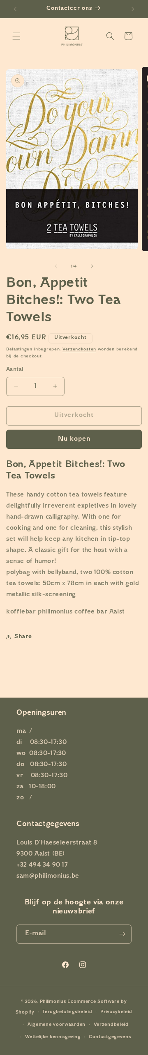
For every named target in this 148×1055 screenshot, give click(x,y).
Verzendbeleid (111, 1025)
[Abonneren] (122, 934)
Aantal (14, 369)
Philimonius (53, 1002)
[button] (16, 36)
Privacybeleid (116, 1012)
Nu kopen (74, 439)
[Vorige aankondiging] (15, 9)
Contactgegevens (110, 1037)
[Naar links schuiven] (56, 266)
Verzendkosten (79, 349)
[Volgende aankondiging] (133, 9)
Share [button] (23, 636)
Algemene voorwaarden (57, 1025)
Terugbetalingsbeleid (67, 1012)
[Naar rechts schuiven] (92, 266)
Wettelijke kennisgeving (53, 1037)
